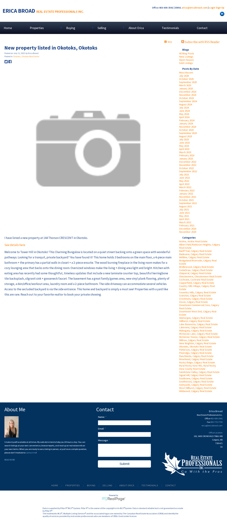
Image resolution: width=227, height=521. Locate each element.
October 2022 (186, 168)
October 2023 (186, 129)
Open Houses (186, 59)
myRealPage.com (114, 499)
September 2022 (188, 171)
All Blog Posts (186, 53)
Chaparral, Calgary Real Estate (195, 273)
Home (8, 28)
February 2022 (186, 190)
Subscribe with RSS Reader (202, 42)
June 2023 (184, 142)
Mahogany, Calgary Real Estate (195, 330)
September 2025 (188, 82)
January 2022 (186, 193)
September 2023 (188, 133)
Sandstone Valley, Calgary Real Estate (199, 372)
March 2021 (185, 222)
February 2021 (186, 225)
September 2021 (188, 203)
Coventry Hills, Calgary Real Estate (197, 292)
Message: (103, 440)
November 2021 (187, 196)
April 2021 (184, 219)
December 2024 (187, 91)
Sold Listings (186, 63)
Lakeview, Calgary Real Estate (195, 327)
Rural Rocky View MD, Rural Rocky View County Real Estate (197, 367)
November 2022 (187, 165)
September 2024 (188, 101)
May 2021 (184, 215)
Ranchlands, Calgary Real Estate (196, 356)
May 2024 (184, 114)
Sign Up (220, 7)
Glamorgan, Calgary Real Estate (196, 317)
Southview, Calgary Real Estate (195, 378)
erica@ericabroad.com (194, 7)
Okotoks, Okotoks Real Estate (195, 346)
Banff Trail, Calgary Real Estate (195, 251)
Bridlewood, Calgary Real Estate (196, 266)
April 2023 (184, 149)
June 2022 (184, 177)
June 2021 (184, 212)
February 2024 (186, 120)
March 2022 (185, 187)
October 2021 (186, 200)
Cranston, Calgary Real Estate (195, 295)
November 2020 (187, 231)
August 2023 (185, 136)
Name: (101, 417)
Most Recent (186, 72)
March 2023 (185, 152)
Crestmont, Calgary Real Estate (196, 298)
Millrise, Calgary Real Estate (194, 340)
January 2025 (186, 88)
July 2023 (184, 139)
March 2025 (185, 85)
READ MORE (9, 459)
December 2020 (187, 228)
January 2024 (186, 123)
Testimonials (170, 28)
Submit (124, 464)
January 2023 (186, 158)
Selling (107, 485)
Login (212, 7)
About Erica (136, 28)
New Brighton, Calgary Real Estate (197, 343)
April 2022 (184, 184)
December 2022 (187, 161)
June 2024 (184, 110)
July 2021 (184, 209)
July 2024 (184, 107)
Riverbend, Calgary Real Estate (195, 359)
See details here (14, 245)
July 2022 (184, 174)
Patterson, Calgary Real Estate (195, 349)
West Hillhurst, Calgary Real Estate (197, 388)
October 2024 (186, 98)
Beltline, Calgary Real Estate (194, 257)
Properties (72, 485)
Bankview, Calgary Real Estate (195, 254)
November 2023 (187, 126)
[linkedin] (221, 13)
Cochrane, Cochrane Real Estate (196, 279)
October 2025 (186, 79)
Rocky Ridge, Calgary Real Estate (197, 362)
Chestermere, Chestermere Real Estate (200, 276)
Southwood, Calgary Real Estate (196, 381)
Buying (91, 485)
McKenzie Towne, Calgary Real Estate (199, 337)
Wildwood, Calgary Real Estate (195, 391)
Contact (202, 28)
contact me (31, 452)
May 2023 (184, 145)
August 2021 (185, 206)
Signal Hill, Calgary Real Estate (195, 375)
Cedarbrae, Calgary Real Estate (196, 270)
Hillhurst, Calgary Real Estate (194, 321)
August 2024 (185, 104)
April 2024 (184, 117)
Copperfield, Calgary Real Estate (196, 282)
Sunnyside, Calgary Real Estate (195, 384)
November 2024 (187, 94)
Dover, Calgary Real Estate (193, 302)
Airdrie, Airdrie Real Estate (193, 241)
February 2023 (186, 155)
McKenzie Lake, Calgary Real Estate (198, 333)
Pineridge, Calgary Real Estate (195, 352)
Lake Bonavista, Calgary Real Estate (198, 324)
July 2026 (184, 75)
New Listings (186, 56)
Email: (101, 428)
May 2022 (184, 180)
